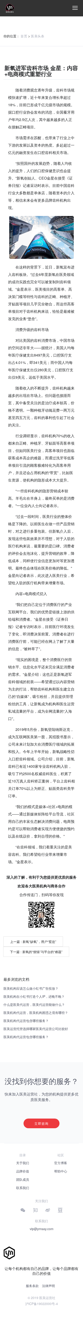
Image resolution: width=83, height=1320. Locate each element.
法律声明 (48, 1285)
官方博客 (60, 1163)
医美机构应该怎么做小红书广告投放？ (30, 988)
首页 (24, 36)
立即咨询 (41, 1123)
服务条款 (32, 1285)
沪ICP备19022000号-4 (41, 1303)
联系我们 (22, 1187)
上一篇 (33, 941)
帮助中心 (60, 1171)
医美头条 (37, 36)
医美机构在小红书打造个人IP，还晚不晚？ (34, 996)
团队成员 (22, 1179)
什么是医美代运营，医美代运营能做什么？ (34, 1004)
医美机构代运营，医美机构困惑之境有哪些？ (35, 1012)
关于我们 (22, 1163)
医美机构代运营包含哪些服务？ (26, 1020)
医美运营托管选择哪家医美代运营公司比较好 (35, 1028)
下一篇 (36, 951)
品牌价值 (22, 1171)
